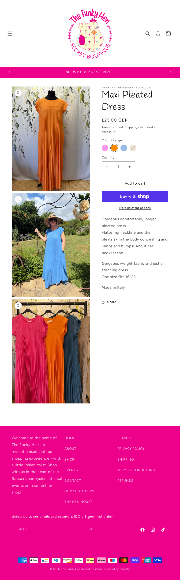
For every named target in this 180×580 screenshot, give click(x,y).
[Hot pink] (105, 148)
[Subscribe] (91, 529)
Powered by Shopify (117, 569)
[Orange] (114, 148)
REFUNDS (125, 481)
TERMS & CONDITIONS (136, 470)
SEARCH (124, 438)
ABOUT (70, 449)
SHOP (69, 460)
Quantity (108, 157)
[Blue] (123, 148)
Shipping (131, 127)
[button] (10, 33)
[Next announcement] (171, 72)
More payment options (135, 207)
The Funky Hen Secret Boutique (81, 569)
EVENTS (71, 470)
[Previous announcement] (9, 72)
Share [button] (111, 302)
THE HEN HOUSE (78, 502)
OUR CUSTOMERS (79, 491)
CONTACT (72, 481)
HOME (69, 438)
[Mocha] (133, 148)
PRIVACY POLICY (131, 449)
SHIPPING (125, 460)
